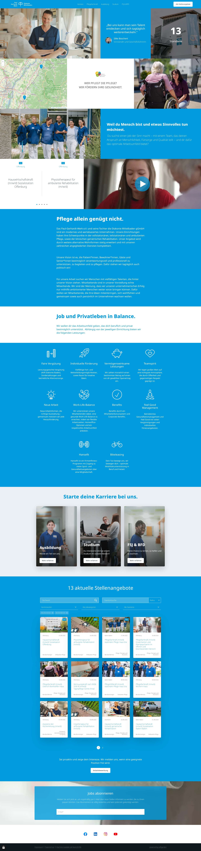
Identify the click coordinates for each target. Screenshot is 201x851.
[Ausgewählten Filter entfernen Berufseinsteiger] (52, 613)
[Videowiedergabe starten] (142, 183)
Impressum (39, 847)
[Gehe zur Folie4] (44, 204)
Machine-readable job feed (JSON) (68, 847)
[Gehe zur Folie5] (47, 204)
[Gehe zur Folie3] (42, 204)
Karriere (80, 4)
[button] (24, 97)
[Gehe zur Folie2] (39, 204)
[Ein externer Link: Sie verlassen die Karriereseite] (21, 4)
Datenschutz (49, 847)
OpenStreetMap (61, 108)
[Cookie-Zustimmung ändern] (3, 847)
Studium (115, 4)
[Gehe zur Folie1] (37, 204)
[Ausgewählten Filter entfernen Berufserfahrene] (67, 613)
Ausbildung (105, 4)
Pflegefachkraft (92, 4)
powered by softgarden (157, 847)
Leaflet (53, 108)
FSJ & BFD (125, 4)
